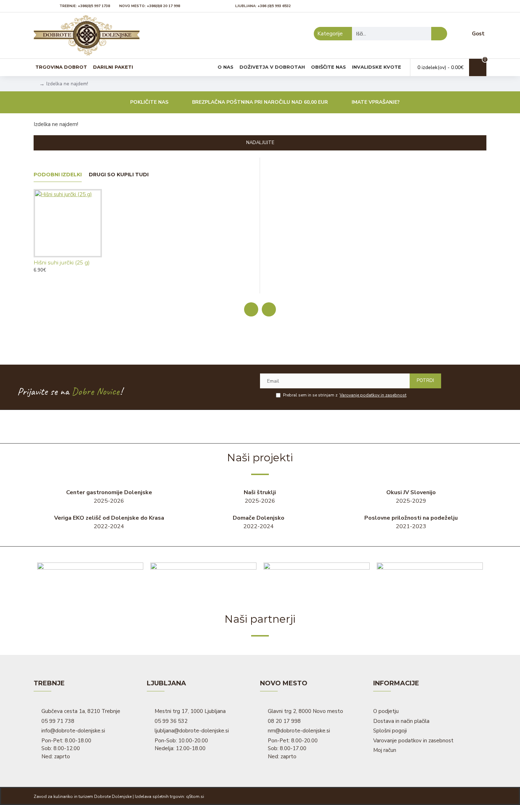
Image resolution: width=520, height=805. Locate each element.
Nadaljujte (260, 142)
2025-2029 (411, 497)
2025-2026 (109, 497)
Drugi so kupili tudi (119, 175)
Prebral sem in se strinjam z (344, 395)
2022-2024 (109, 522)
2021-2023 (411, 522)
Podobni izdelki (58, 175)
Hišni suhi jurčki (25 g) (62, 262)
